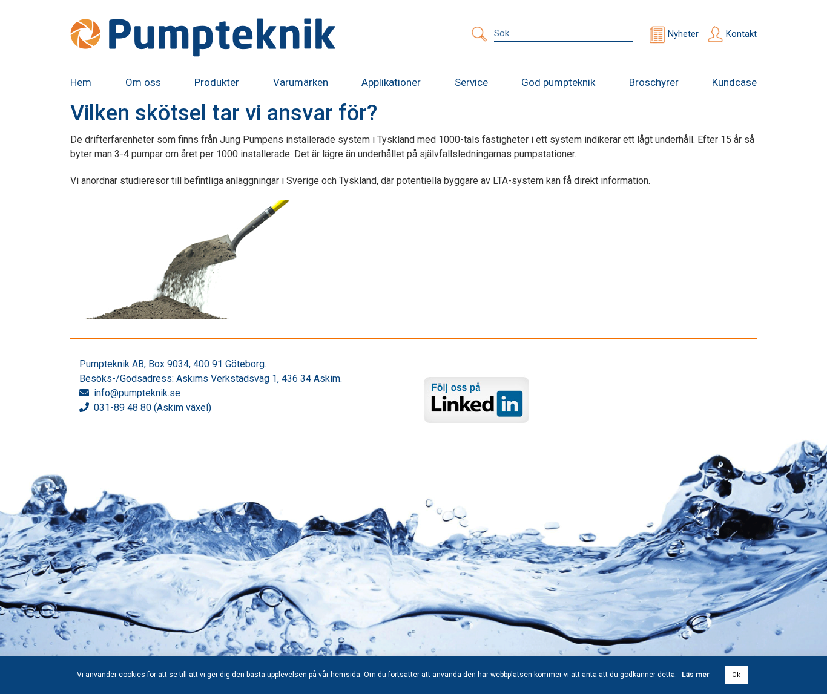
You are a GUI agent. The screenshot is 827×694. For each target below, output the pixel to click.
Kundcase (734, 82)
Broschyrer (654, 82)
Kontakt (741, 33)
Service (471, 82)
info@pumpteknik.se (137, 393)
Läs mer (696, 674)
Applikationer (391, 82)
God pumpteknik (558, 82)
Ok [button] (736, 675)
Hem (80, 82)
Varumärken (300, 82)
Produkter (216, 82)
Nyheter (683, 33)
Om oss (143, 82)
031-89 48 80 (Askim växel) (152, 407)
